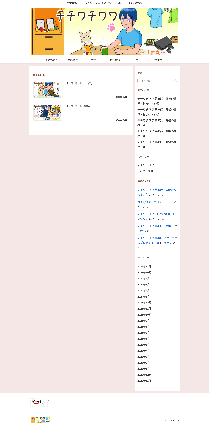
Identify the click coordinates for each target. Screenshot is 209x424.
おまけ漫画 (146, 171)
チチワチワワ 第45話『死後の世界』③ (156, 134)
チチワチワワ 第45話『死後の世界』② (156, 144)
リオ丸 (141, 230)
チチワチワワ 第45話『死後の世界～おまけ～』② (156, 101)
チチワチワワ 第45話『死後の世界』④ (156, 123)
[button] (175, 80)
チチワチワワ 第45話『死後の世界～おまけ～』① (156, 112)
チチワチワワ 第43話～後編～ (155, 226)
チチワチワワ (145, 165)
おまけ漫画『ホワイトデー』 (155, 202)
